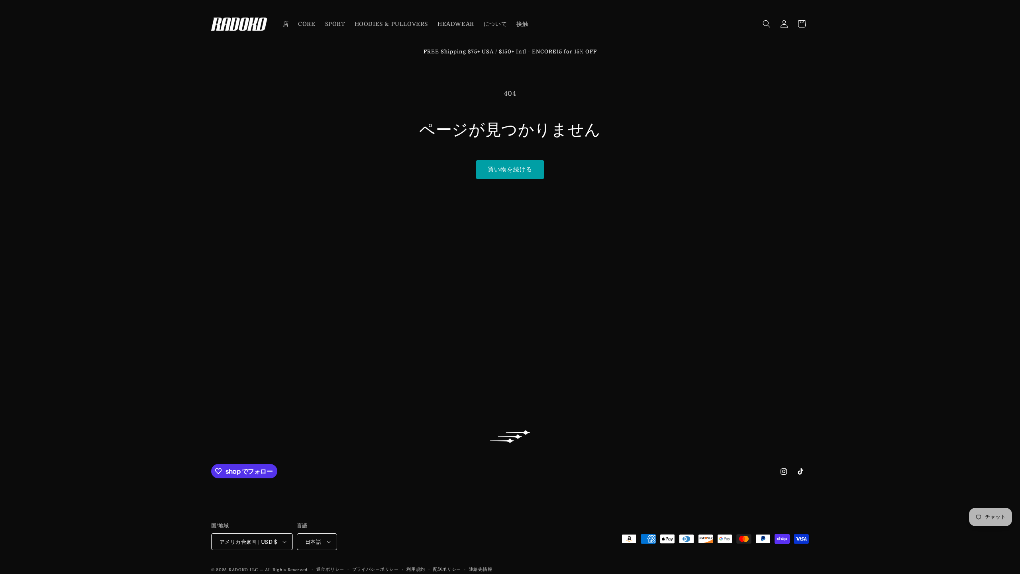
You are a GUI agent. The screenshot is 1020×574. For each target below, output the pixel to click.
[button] (766, 24)
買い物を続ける (510, 169)
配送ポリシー (447, 569)
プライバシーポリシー (375, 569)
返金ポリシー (330, 569)
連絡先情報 (480, 569)
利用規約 (415, 569)
